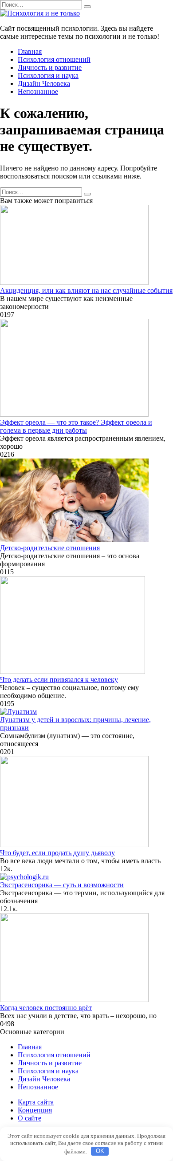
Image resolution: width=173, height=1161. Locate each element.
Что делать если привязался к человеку (59, 679)
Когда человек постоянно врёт (46, 1007)
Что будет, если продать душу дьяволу (57, 853)
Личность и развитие (50, 67)
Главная (30, 51)
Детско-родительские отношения (50, 548)
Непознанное (38, 91)
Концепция (35, 1110)
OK (100, 1151)
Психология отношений (54, 59)
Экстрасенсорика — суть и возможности (62, 885)
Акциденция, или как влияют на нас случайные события (86, 290)
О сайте (29, 1118)
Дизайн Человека (44, 83)
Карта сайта (36, 1102)
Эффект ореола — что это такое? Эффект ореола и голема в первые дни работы (76, 426)
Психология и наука (48, 75)
